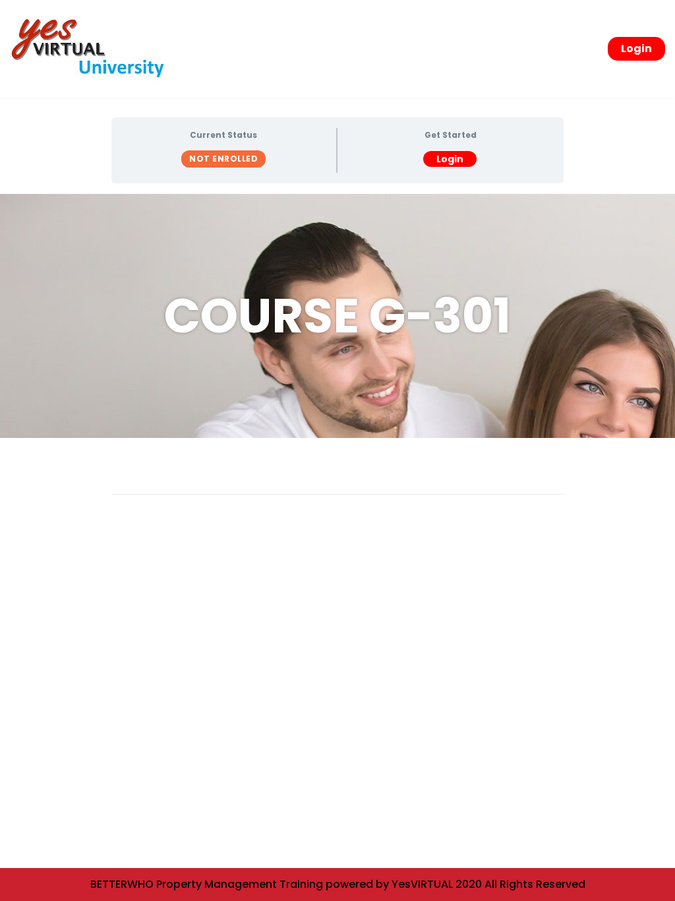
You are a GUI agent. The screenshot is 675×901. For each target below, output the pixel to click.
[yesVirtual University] (92, 49)
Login (636, 48)
